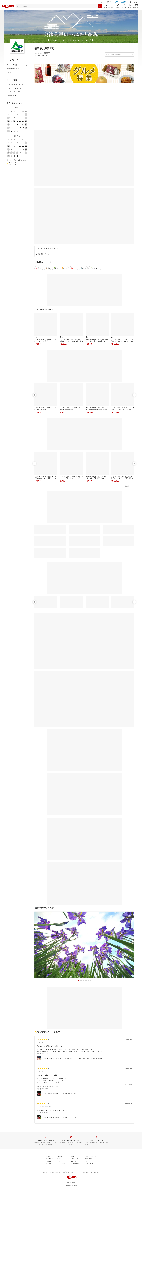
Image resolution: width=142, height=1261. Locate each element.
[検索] (100, 11)
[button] (135, 7)
